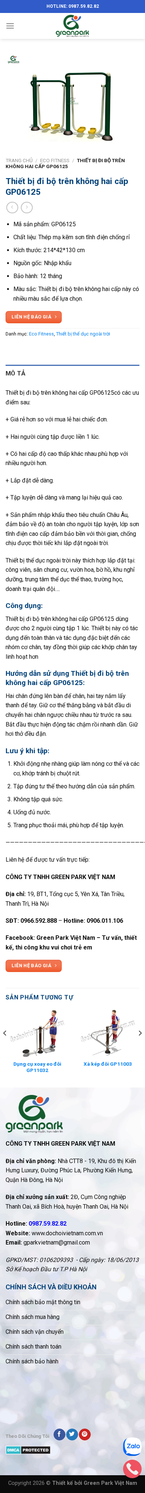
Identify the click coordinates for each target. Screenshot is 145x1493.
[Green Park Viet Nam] (72, 26)
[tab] (72, 373)
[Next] (140, 1048)
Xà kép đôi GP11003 (108, 1064)
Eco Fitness (55, 160)
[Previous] (5, 1048)
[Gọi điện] (132, 1471)
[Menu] (10, 26)
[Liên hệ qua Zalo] (132, 1448)
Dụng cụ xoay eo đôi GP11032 (37, 1067)
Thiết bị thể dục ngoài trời (83, 334)
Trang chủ (19, 160)
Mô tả (16, 373)
